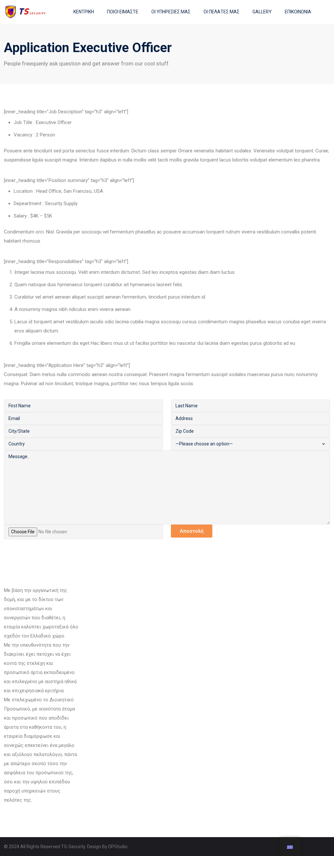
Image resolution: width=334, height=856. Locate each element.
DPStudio (118, 846)
